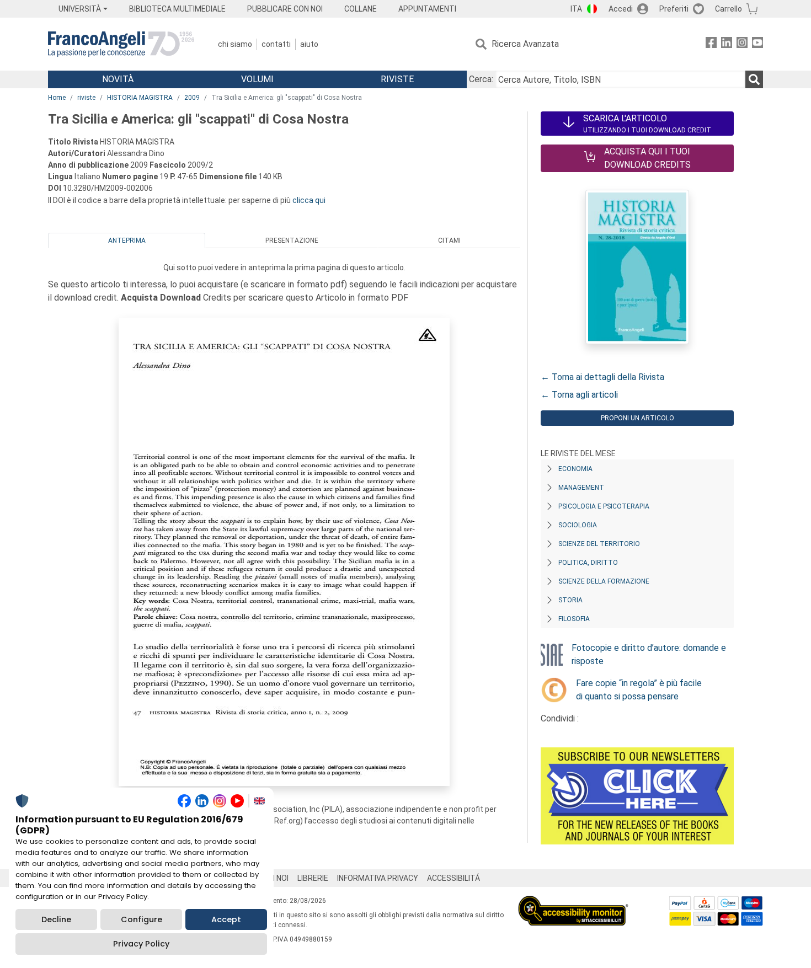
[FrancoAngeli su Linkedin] (726, 44)
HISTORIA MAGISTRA (140, 97)
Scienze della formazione (603, 581)
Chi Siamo (235, 44)
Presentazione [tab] (291, 240)
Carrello (728, 8)
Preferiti (674, 8)
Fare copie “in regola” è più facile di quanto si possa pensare (639, 690)
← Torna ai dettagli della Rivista (602, 377)
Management (581, 487)
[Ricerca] (754, 79)
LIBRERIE (312, 878)
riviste (86, 97)
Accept (226, 919)
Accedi (621, 8)
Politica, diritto (588, 562)
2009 (192, 97)
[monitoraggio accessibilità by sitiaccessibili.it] (573, 902)
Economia (575, 469)
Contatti (276, 44)
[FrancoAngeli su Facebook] (711, 44)
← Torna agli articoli (579, 394)
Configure (141, 919)
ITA (576, 8)
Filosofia (574, 619)
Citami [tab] (449, 240)
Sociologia (577, 525)
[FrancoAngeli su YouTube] (757, 44)
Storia (570, 600)
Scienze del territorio (599, 544)
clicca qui (309, 200)
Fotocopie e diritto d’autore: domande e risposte (649, 654)
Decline (56, 919)
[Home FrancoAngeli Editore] (121, 44)
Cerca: (481, 79)
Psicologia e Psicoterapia (603, 506)
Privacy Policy (141, 943)
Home (57, 97)
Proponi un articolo (637, 418)
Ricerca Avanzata (525, 44)
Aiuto (309, 44)
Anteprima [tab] (127, 240)
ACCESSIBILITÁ (453, 878)
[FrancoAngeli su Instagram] (742, 44)
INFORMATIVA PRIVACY (377, 878)
